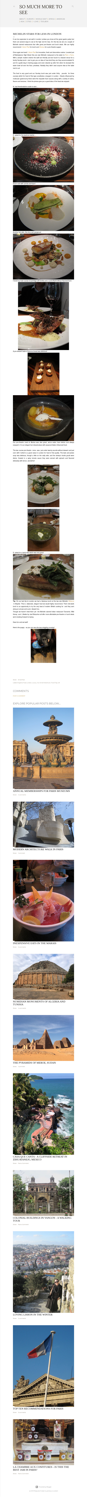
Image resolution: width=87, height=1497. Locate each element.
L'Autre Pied (25, 47)
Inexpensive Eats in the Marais (34, 943)
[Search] (73, 6)
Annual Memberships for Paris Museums (41, 791)
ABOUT (22, 19)
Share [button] (14, 680)
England (20, 682)
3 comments (22, 1412)
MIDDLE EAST (41, 19)
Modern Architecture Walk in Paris (38, 849)
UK (59, 682)
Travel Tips (54, 682)
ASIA (22, 22)
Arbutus (41, 47)
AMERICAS (61, 19)
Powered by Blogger (45, 1487)
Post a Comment (19, 696)
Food (24, 682)
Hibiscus (71, 601)
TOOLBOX (44, 22)
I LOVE (36, 22)
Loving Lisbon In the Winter (33, 1314)
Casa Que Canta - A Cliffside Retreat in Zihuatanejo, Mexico (40, 1158)
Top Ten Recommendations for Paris (38, 1408)
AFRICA (52, 19)
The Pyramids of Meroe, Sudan (34, 1062)
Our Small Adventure (43, 682)
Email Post (21, 680)
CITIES (28, 22)
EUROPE (30, 19)
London (29, 682)
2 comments (22, 947)
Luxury (34, 682)
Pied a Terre (69, 55)
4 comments (22, 795)
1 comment (21, 853)
